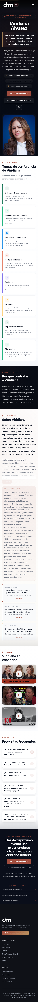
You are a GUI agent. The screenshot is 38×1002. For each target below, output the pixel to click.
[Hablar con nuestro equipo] (33, 992)
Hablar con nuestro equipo (21, 100)
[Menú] (33, 4)
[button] (19, 674)
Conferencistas (7, 972)
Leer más (7, 482)
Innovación (6, 947)
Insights (4, 960)
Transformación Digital (10, 954)
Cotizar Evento (7, 981)
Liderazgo (5, 944)
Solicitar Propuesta (21, 93)
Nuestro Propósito (8, 978)
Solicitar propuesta (21, 861)
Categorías (6, 975)
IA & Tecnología (7, 957)
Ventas (4, 951)
